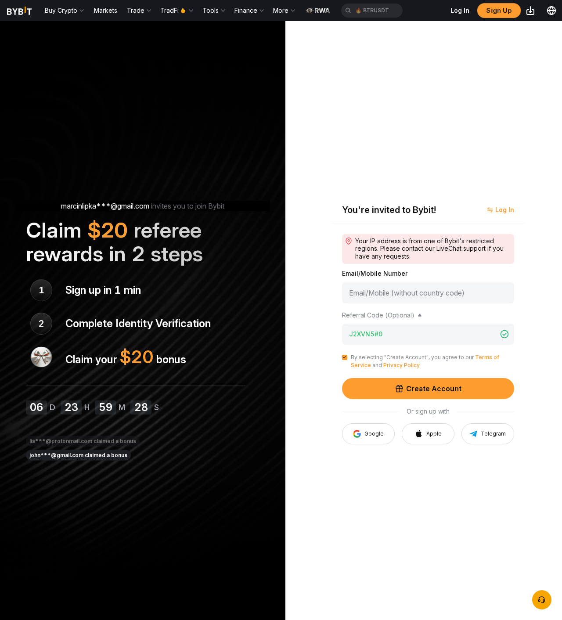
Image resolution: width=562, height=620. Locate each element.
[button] (428, 433)
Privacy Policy (401, 365)
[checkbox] (344, 357)
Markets (105, 10)
